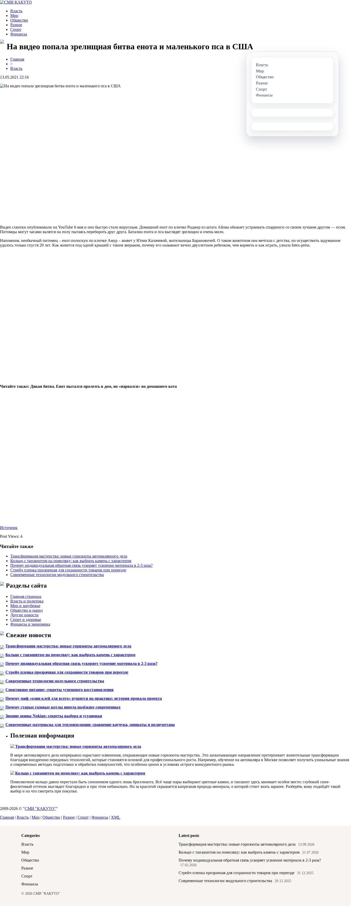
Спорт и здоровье (25, 619)
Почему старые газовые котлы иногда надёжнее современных (63, 707)
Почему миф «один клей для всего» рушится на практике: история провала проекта (83, 698)
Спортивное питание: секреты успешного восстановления (59, 689)
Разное (16, 25)
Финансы (18, 34)
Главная (17, 59)
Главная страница (25, 596)
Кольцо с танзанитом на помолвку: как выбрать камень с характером (70, 561)
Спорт (15, 29)
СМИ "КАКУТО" (40, 808)
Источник (8, 527)
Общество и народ (26, 610)
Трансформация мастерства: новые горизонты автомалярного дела (68, 556)
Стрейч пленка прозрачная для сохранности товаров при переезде (68, 570)
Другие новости (24, 615)
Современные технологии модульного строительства (57, 574)
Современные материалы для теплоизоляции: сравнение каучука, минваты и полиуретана (90, 724)
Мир (14, 15)
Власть (16, 11)
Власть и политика (26, 601)
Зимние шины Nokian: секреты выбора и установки (53, 716)
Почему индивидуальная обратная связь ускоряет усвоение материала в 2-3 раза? (81, 565)
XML (115, 817)
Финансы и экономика (30, 624)
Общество (19, 20)
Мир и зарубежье (25, 605)
